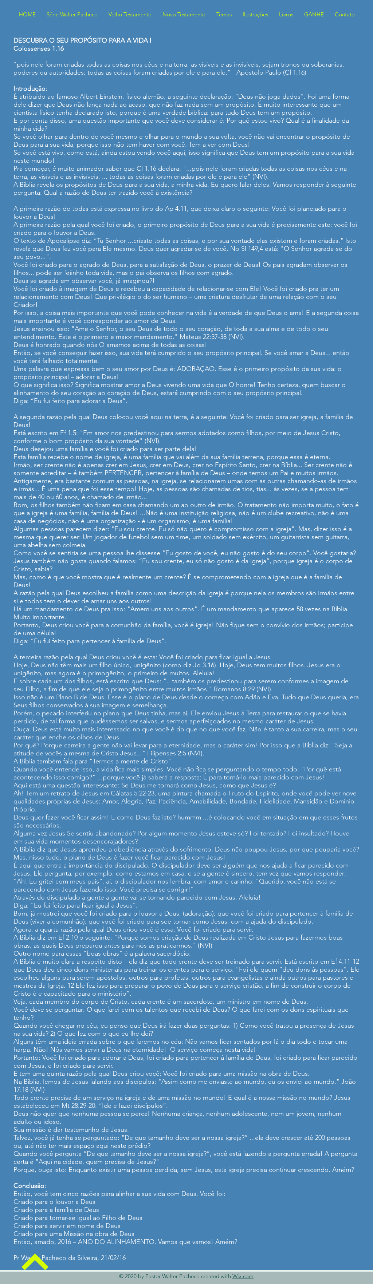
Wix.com (243, 1276)
